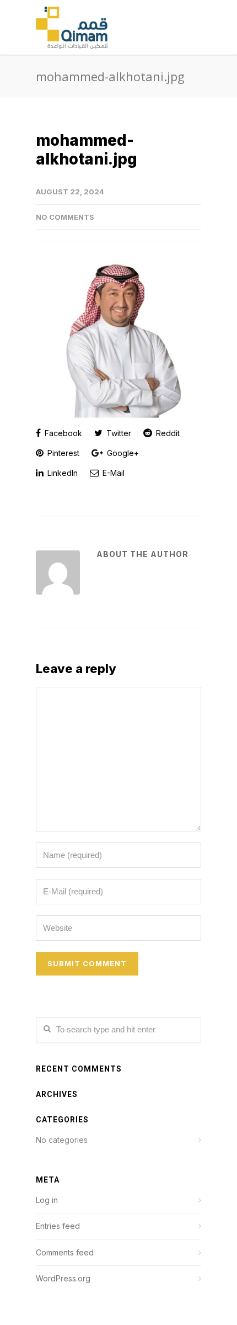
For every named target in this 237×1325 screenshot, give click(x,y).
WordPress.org (63, 1278)
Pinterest (62, 453)
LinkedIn (61, 473)
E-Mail (112, 473)
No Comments (65, 217)
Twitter (117, 433)
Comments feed (65, 1252)
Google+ (122, 453)
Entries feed (58, 1226)
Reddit (167, 433)
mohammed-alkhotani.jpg (86, 149)
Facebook (62, 433)
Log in (47, 1200)
